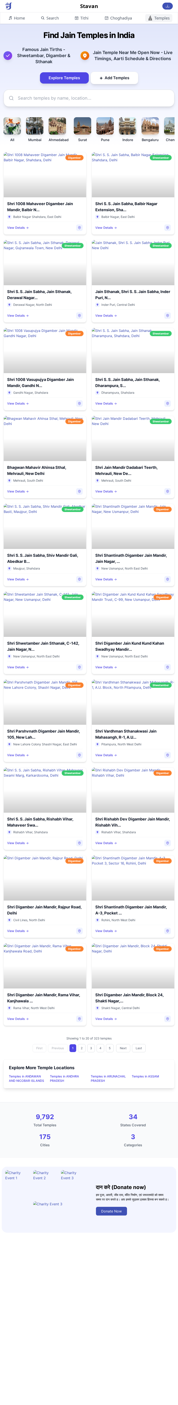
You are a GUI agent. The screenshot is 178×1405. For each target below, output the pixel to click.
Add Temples (114, 78)
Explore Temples (64, 78)
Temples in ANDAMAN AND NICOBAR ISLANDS (26, 1078)
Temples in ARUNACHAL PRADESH (108, 1078)
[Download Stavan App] (167, 6)
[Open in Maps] (79, 227)
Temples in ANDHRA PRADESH (64, 1078)
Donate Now (111, 1211)
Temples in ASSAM (145, 1076)
